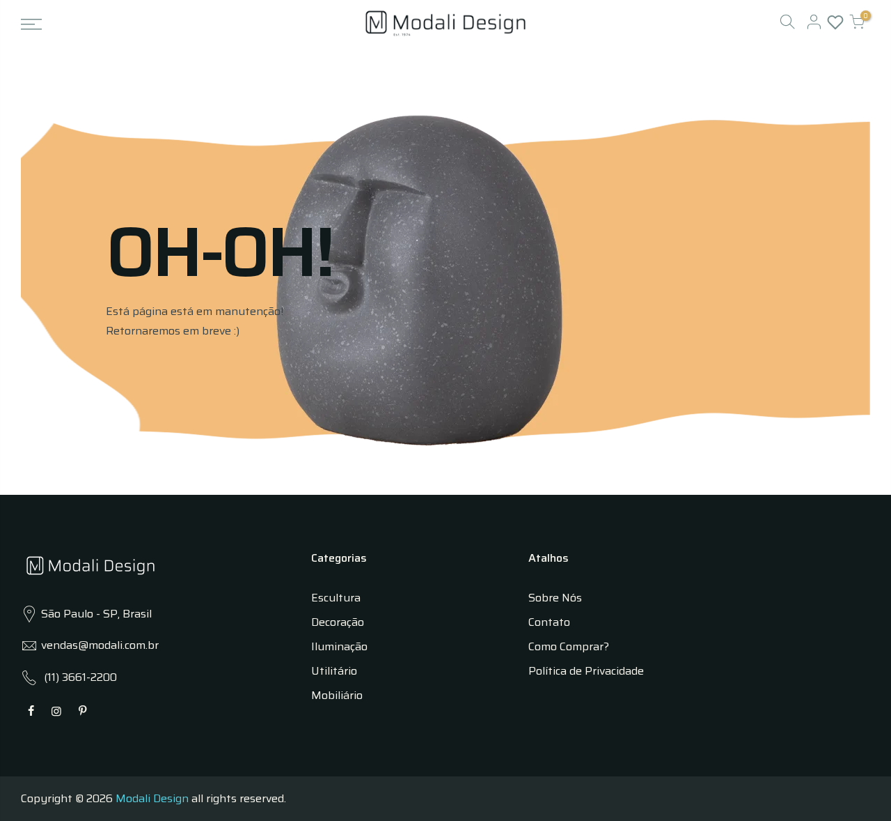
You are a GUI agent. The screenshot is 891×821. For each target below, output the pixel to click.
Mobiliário (337, 695)
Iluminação (339, 646)
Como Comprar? (568, 646)
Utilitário (334, 671)
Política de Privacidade (586, 671)
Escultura (336, 597)
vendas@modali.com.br (100, 645)
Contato (549, 622)
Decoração (337, 622)
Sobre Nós (555, 597)
